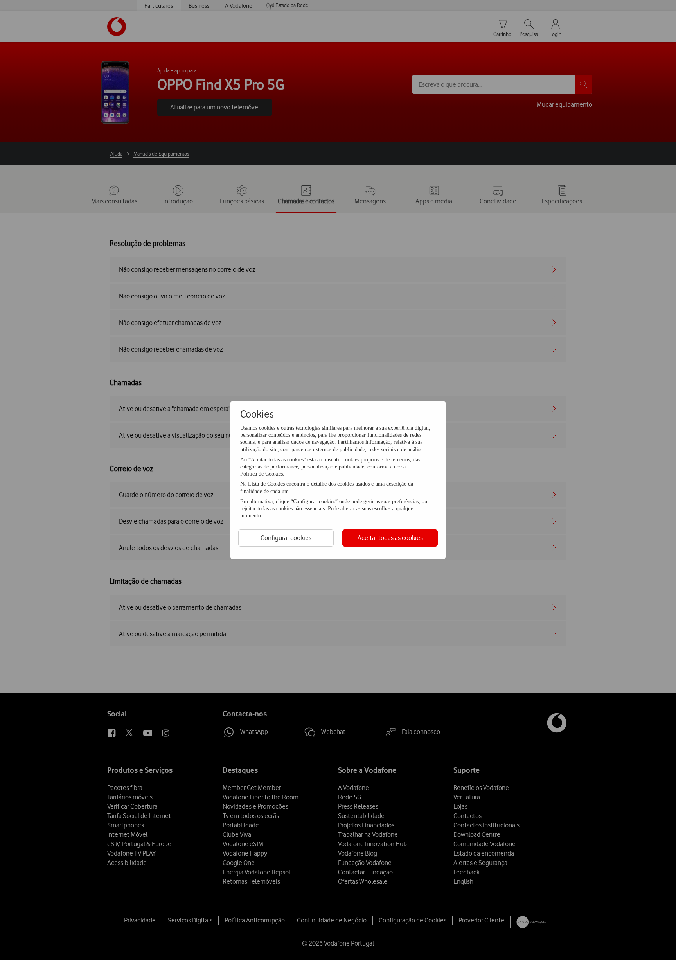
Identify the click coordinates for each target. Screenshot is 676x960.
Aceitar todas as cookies (390, 538)
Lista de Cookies (266, 484)
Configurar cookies (286, 538)
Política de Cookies (261, 474)
